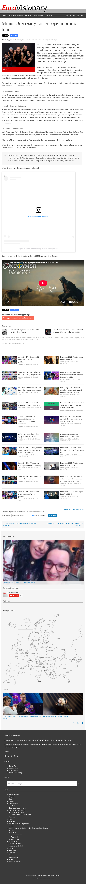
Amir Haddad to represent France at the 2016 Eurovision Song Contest (24, 331)
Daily (35, 515)
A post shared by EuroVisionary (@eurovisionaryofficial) (38, 248)
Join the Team (13, 768)
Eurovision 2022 (39, 15)
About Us (49, 15)
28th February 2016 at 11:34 (22, 40)
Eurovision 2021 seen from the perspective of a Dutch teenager (29, 404)
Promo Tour (24, 339)
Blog (10, 799)
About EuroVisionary (15, 773)
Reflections (12, 850)
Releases (12, 853)
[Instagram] (78, 15)
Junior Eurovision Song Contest (19, 824)
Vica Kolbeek (37, 407)
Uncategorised (13, 857)
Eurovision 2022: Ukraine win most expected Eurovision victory (29, 464)
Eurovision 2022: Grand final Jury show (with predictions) (30, 477)
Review (11, 855)
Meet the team (13, 770)
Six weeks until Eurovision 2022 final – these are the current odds (29, 388)
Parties (13, 832)
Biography (12, 797)
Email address (6, 515)
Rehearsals (14, 837)
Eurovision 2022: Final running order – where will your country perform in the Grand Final (71, 478)
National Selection (15, 844)
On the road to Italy (17, 812)
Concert (11, 801)
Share (15, 35)
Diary (12, 830)
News (5, 15)
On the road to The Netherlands (21, 815)
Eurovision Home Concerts (17, 808)
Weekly (42, 515)
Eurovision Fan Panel (16, 15)
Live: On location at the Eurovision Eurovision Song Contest (28, 828)
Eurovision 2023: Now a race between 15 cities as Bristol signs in (72, 450)
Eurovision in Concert (57, 338)
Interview (12, 821)
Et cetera (34, 40)
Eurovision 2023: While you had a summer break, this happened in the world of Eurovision (30, 450)
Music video (13, 841)
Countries (28, 15)
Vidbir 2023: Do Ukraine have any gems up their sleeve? (28, 435)
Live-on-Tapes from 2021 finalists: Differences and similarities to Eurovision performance (27, 420)
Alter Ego (43, 338)
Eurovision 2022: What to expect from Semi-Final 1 (71, 492)
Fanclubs (12, 817)
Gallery (11, 819)
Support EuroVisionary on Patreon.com (19, 318)
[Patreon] (82, 15)
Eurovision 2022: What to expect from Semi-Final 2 (71, 358)
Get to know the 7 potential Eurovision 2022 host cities (69, 435)
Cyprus (56, 40)
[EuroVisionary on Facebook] (67, 15)
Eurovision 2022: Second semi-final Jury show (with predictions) (29, 373)
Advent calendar (14, 794)
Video (11, 859)
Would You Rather (14, 861)
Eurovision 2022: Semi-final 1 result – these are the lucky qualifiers (28, 494)
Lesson (11, 826)
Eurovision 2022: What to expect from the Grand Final (71, 464)
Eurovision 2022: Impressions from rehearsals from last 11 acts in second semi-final (71, 374)
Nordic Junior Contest (16, 846)
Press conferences (17, 835)
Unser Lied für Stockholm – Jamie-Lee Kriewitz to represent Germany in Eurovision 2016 (68, 331)
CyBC (49, 338)
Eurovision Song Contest (45, 40)
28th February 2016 (8, 338)
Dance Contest (13, 803)
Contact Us (12, 766)
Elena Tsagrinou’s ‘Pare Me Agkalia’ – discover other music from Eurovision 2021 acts (71, 389)
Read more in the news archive (74, 509)
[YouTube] (74, 15)
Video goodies (15, 839)
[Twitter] (70, 15)
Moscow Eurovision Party (12, 339)
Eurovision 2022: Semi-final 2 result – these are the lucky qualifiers (28, 359)
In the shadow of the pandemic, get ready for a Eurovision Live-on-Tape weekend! (71, 418)
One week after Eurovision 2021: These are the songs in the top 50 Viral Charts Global (72, 405)
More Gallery (77, 723)
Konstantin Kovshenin (48, 878)
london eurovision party (72, 338)
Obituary (11, 848)
